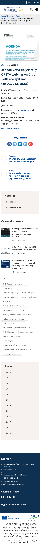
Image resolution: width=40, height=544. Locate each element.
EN (38, 2)
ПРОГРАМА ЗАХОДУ (11, 128)
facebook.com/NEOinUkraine (15, 475)
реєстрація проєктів (11, 354)
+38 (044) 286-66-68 (10, 481)
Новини (20, 65)
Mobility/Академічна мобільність (17, 314)
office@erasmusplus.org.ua (13, 484)
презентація (9, 341)
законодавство (27, 332)
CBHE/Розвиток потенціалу (15, 284)
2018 (8, 417)
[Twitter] (15, 144)
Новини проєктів (13, 207)
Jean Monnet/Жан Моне (13, 310)
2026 (8, 372)
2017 (8, 422)
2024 (8, 383)
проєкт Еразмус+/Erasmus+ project (17, 349)
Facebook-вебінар (29, 297)
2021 (8, 400)
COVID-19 (8, 288)
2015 (8, 433)
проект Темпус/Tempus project (15, 345)
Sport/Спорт (9, 323)
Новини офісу (12, 202)
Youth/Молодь (10, 332)
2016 (8, 428)
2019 (8, 411)
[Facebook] (9, 144)
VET (21, 323)
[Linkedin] (20, 144)
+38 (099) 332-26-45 (10, 478)
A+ (29, 2)
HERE (6, 301)
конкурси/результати (12, 336)
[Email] (30, 144)
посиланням (23, 110)
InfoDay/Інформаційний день (15, 306)
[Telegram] (25, 144)
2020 (8, 405)
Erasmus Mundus (10, 297)
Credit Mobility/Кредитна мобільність (18, 293)
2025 (8, 378)
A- (25, 2)
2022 (8, 394)
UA (35, 2)
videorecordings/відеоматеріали (16, 328)
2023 (8, 389)
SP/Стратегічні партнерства (14, 319)
